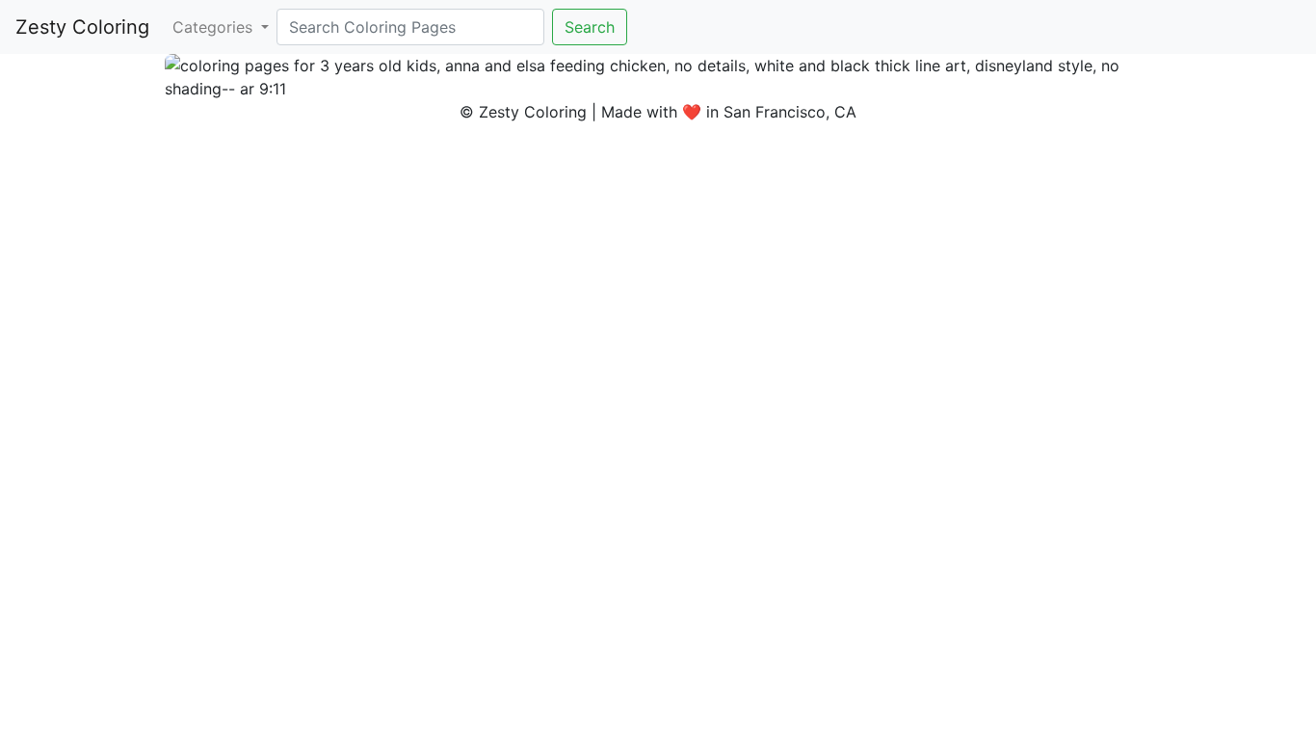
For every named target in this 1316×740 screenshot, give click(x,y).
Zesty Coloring (82, 27)
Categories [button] (214, 27)
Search (590, 27)
